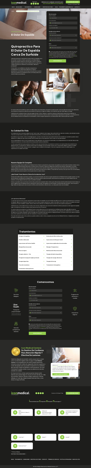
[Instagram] (34, 3)
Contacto (77, 7)
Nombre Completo (52, 15)
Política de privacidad (66, 459)
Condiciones (37, 7)
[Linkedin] (36, 3)
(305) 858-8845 (73, 2)
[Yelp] (38, 3)
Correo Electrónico (52, 20)
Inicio (13, 7)
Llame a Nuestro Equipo (60, 374)
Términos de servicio (53, 459)
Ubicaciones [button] (19, 7)
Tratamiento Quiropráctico (66, 7)
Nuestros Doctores (48, 7)
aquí (72, 57)
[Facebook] (31, 3)
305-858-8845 (42, 327)
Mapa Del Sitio (76, 459)
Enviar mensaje (57, 60)
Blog (56, 7)
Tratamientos (27, 7)
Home (13, 11)
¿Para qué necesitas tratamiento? (55, 37)
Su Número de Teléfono (53, 25)
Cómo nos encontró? (53, 45)
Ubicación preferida (52, 33)
